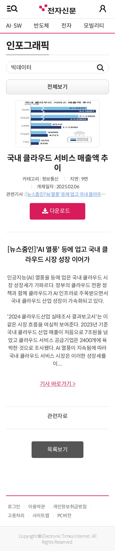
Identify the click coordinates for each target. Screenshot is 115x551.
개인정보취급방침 (69, 507)
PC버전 (64, 515)
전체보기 (57, 87)
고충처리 (16, 515)
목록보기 (57, 449)
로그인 (14, 507)
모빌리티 (94, 25)
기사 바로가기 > (57, 384)
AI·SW (13, 25)
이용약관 (36, 507)
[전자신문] (57, 8)
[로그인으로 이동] (103, 8)
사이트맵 (41, 515)
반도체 (41, 25)
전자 (66, 25)
